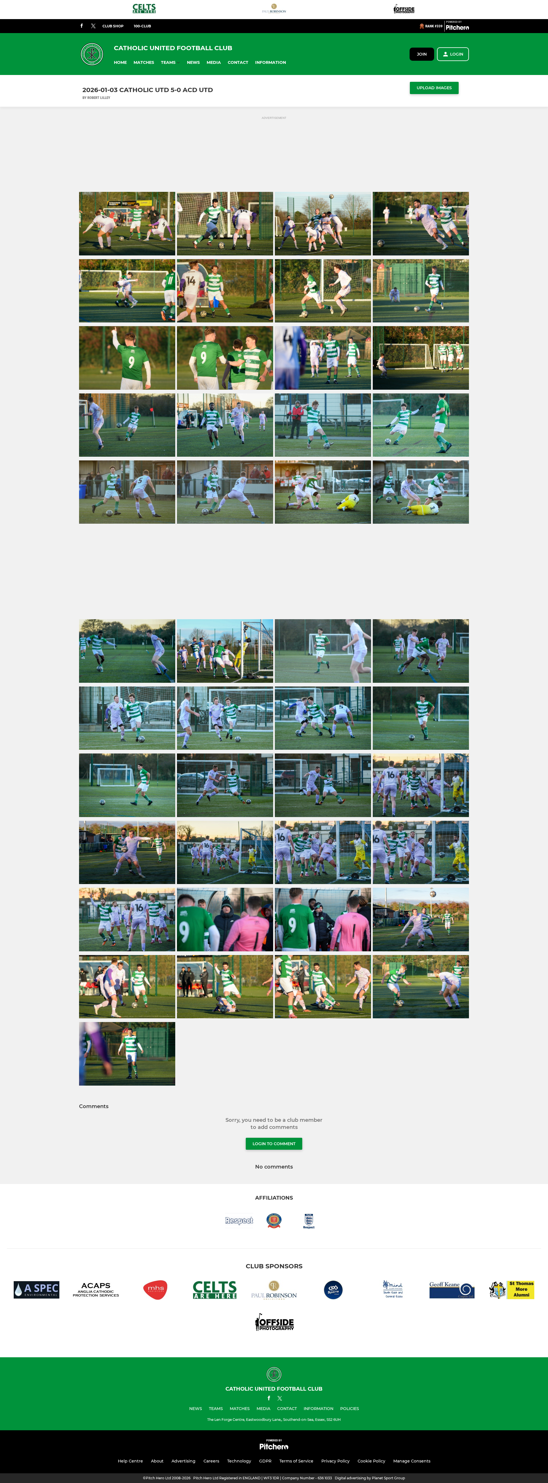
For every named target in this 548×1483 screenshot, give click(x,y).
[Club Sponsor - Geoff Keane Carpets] (452, 1291)
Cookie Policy (371, 1461)
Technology (239, 1461)
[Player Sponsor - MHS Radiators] (155, 1291)
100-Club (142, 26)
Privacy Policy (335, 1461)
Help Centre (130, 1461)
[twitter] (93, 26)
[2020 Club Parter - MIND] (393, 1291)
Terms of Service (296, 1461)
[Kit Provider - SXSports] (333, 1291)
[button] (120, 62)
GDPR (265, 1461)
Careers (211, 1461)
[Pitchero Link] (457, 28)
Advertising (184, 1461)
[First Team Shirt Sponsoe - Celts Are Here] (144, 9)
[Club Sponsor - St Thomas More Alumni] (511, 1291)
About (157, 1461)
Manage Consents (411, 1461)
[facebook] (81, 26)
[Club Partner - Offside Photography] (404, 9)
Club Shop (113, 26)
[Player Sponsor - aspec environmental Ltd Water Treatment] (36, 1291)
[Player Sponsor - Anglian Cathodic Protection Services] (96, 1291)
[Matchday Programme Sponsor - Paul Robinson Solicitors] (274, 9)
